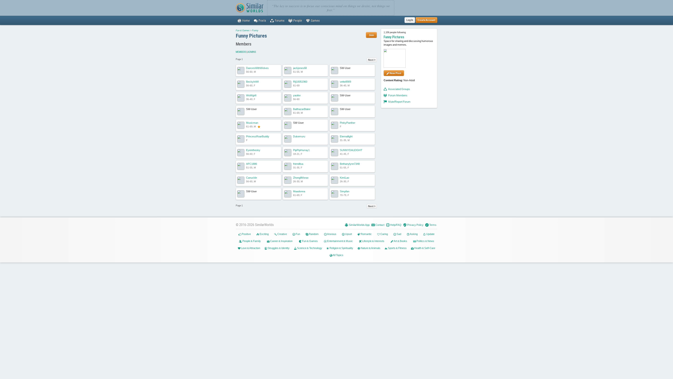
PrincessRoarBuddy (257, 136)
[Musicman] (240, 125)
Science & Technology (309, 248)
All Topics (337, 255)
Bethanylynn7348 (350, 163)
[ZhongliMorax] (287, 180)
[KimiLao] (334, 180)
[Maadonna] (287, 193)
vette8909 (345, 81)
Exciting (264, 233)
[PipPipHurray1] (287, 152)
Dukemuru (299, 136)
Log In (409, 20)
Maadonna (299, 191)
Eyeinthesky (253, 150)
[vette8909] (334, 84)
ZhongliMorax (301, 177)
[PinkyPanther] (334, 125)
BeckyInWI (252, 81)
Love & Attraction (250, 248)
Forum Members (397, 95)
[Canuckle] (240, 180)
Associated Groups (399, 89)
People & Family (251, 241)
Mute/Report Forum (399, 101)
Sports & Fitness (397, 248)
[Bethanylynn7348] (334, 166)
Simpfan (344, 191)
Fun (297, 233)
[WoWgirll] (240, 97)
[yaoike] (287, 97)
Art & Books (400, 241)
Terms (432, 224)
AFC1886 (251, 163)
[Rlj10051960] (287, 84)
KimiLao (344, 177)
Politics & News (425, 241)
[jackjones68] (287, 70)
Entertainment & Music (340, 241)
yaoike (297, 95)
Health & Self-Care (424, 248)
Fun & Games (243, 30)
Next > (371, 59)
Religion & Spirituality (341, 248)
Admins (252, 52)
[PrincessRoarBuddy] (240, 138)
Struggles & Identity (278, 248)
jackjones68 (300, 68)
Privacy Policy (415, 224)
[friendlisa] (287, 166)
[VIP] (259, 126)
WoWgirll (251, 95)
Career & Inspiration (281, 241)
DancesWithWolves (257, 68)
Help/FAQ (395, 224)
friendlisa (298, 163)
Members (241, 52)
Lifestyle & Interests (373, 241)
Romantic (366, 233)
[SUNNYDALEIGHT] (334, 152)
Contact (379, 224)
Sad (398, 233)
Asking (413, 233)
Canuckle (251, 177)
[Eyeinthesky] (240, 152)
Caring (384, 233)
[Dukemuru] (287, 138)
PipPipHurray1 (301, 150)
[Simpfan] (334, 193)
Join (371, 35)
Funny (255, 30)
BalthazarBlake (301, 109)
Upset (348, 233)
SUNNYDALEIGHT (351, 150)
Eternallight (346, 136)
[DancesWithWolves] (240, 70)
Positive (246, 233)
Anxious (331, 233)
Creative (282, 233)
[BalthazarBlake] (287, 111)
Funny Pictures (251, 36)
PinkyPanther (347, 122)
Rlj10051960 (300, 81)
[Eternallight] (334, 138)
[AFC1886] (240, 166)
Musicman (252, 122)
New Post (395, 73)
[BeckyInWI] (240, 84)
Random (313, 233)
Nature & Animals (370, 248)
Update (430, 233)
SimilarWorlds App (359, 224)
